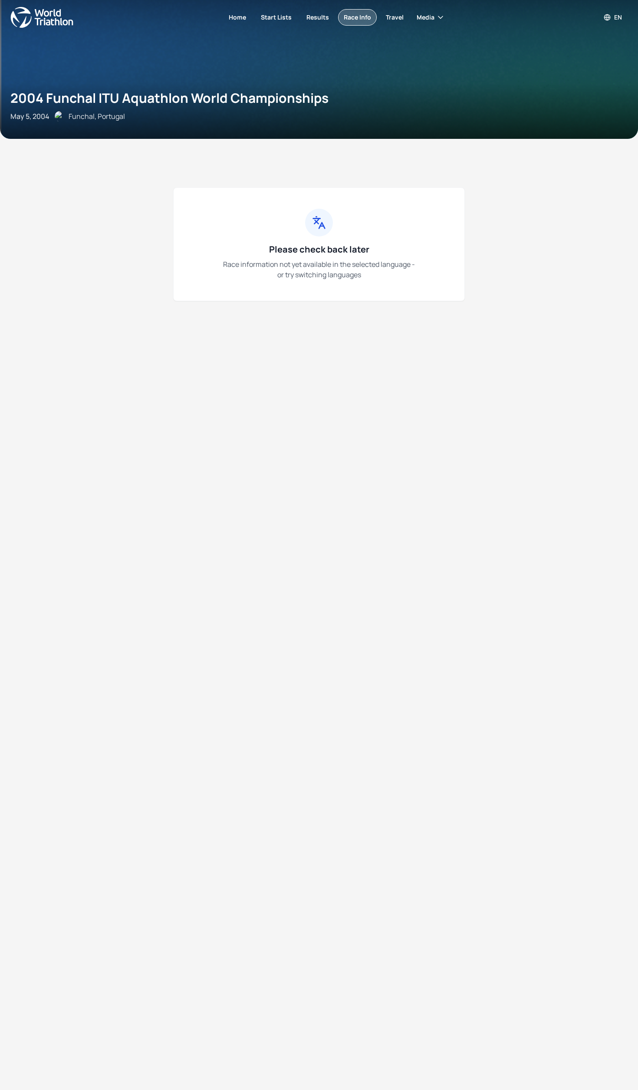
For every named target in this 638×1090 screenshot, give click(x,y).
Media (425, 17)
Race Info (357, 17)
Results (317, 17)
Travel (395, 17)
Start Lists (276, 17)
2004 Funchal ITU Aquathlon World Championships (169, 98)
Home (237, 17)
